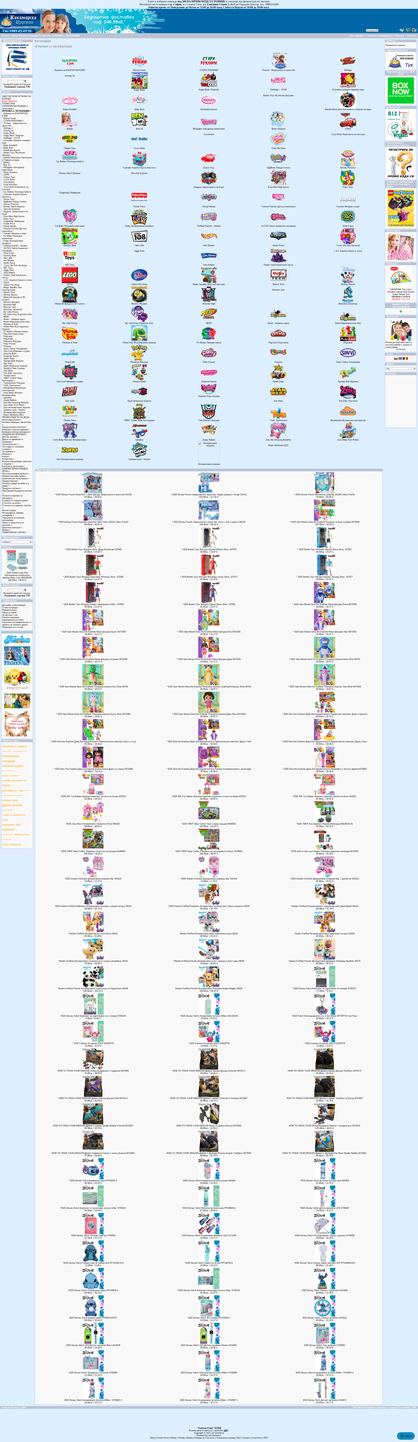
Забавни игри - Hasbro (14, 410)
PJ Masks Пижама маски (15, 331)
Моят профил (357, 35)
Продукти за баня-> (11, 488)
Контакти (412, 35)
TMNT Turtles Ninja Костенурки (12, 379)
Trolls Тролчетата (12, 385)
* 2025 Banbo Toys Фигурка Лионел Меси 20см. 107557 (324, 549)
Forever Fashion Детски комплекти (278, 206)
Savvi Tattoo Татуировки (15, 348)
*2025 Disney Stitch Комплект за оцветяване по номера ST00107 (324, 988)
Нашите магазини (10, 617)
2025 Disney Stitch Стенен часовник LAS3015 (324, 1318)
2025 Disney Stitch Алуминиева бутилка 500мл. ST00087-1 (209, 1400)
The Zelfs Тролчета (12, 373)
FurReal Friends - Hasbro (15, 246)
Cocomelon (8, 182)
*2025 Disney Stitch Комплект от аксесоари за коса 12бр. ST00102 (93, 1208)
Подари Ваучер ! (10, 481)
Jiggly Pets (8, 270)
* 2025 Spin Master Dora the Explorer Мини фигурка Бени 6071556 (324, 604)
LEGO (6, 282)
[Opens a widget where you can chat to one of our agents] (406, 1436)
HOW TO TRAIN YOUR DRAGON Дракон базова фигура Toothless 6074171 (324, 1071)
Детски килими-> (10, 437)
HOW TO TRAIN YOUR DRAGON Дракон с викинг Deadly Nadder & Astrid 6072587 (93, 1125)
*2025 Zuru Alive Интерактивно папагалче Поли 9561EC (93, 824)
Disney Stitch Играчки (14, 206)
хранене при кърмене (11, 827)
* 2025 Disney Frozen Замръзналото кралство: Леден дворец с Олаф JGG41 (209, 494)
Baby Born (8, 148)
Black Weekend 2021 (13, 415)
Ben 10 (6, 165)
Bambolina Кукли (11, 150)
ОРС (265, 1438)
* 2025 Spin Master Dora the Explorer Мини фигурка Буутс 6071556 (93, 632)
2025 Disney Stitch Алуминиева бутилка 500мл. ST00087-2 (93, 1400)
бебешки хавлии (7, 839)
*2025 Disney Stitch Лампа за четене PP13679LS (209, 1263)
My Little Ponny (10, 312)
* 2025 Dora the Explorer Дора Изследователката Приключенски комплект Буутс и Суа (93, 741)
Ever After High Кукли (13, 216)
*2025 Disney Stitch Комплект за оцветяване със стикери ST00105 (93, 1016)
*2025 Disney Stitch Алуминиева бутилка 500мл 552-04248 (209, 1016)
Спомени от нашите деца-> (15, 500)
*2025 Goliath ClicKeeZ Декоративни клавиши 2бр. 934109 (208, 878)
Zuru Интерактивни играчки (16, 407)
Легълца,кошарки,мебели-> (15, 473)
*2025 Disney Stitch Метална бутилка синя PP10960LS (209, 1208)
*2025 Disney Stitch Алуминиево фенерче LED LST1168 (208, 1235)
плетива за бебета (7, 834)
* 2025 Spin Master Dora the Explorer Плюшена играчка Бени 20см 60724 (324, 659)
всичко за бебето (10, 775)
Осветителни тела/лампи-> (15, 478)
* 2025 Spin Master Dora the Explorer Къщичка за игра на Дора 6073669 (324, 522)
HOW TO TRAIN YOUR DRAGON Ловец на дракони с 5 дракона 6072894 (93, 1071)
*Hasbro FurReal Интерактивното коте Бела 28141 (93, 933)
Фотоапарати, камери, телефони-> (13, 514)
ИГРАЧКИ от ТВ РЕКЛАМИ (66, 35)
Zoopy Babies (9, 400)
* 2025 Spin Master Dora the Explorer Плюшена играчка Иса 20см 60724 (93, 686)
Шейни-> (6, 530)
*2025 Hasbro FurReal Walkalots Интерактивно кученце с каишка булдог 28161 (93, 906)
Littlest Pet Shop (11, 285)
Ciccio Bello (9, 179)
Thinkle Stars (9, 375)
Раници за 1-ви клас (205, 1438)
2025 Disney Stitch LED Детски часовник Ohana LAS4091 (209, 1345)
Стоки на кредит (10, 607)
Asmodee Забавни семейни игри (348, 89)
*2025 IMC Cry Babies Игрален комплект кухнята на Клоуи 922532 (93, 796)
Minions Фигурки (11, 302)
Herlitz (173, 1438)
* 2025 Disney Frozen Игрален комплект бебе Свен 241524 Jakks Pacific (93, 522)
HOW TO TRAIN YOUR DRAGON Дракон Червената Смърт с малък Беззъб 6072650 (93, 1153)
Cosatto (246, 1438)
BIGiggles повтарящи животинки (209, 129)
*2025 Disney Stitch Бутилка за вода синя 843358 (324, 1180)
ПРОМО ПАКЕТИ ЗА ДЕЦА (15, 417)
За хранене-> (8, 451)
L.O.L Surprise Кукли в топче (17, 280)
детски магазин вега (7, 770)
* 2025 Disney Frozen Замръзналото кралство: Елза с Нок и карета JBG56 (208, 522)
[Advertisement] (209, 1419)
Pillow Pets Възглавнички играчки (139, 342)
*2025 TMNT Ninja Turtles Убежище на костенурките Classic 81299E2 (209, 851)
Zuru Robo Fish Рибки (13, 405)
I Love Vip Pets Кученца (15, 265)
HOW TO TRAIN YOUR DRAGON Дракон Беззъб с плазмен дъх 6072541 (324, 1125)
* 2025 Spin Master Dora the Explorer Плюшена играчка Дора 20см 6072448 (208, 714)
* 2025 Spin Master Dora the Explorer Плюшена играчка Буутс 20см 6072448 (93, 714)
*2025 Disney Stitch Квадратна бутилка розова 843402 (208, 1180)
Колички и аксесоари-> (13, 466)
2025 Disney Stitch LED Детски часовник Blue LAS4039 (93, 1345)
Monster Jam (9, 307)
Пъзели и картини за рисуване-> (12, 496)
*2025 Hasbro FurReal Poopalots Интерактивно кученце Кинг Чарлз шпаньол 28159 (208, 906)
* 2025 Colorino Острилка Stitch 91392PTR (93, 1043)
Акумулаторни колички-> (14, 427)
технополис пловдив (11, 758)
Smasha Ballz (10, 353)
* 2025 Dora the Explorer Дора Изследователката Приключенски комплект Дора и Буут (324, 741)
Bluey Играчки (10, 172)
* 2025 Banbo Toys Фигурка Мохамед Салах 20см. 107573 (208, 577)
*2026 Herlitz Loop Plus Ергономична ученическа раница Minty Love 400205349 (17, 575)
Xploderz (7, 397)
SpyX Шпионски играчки (15, 366)
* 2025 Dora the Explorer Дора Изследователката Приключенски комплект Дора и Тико (208, 741)
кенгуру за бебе (7, 810)
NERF (6, 317)
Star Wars (8, 370)
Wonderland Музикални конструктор (348, 420)
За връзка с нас (10, 615)
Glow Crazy (8, 253)
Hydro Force (9, 263)
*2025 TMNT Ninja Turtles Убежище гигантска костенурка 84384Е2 (93, 851)
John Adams (9, 272)
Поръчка (399, 35)
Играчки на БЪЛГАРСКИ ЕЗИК (70, 70)
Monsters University (12, 309)
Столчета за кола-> (11, 503)
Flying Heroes (9, 226)
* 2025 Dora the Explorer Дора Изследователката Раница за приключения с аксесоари (208, 769)
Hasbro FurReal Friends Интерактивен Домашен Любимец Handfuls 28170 (324, 961)
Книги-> (6, 456)
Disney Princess (11, 204)
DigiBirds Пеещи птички (14, 201)
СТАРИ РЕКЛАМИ (209, 70)
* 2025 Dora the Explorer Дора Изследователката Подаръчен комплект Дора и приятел (324, 714)
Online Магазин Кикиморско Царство (30, 35)
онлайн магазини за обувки (14, 783)
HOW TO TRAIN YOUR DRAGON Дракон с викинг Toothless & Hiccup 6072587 (324, 1098)
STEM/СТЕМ (8, 103)
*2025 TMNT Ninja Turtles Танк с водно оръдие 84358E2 (208, 824)
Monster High (9, 304)
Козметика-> (8, 459)
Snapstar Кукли (10, 356)
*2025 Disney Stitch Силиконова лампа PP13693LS (93, 1290)
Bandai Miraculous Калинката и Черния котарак (17, 158)
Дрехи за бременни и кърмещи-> (12, 440)
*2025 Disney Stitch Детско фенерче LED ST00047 (324, 1208)
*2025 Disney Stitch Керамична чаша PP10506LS (93, 1180)
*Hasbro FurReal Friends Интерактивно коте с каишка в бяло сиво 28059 (209, 961)
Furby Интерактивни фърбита (139, 226)
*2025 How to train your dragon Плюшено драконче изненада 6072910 (324, 851)
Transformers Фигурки (14, 383)
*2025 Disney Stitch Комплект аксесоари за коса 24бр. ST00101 (208, 1290)
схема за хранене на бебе (13, 817)
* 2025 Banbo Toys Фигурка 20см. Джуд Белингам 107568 (93, 549)
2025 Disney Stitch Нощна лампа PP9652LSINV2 (93, 1318)
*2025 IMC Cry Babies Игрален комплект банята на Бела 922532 (324, 796)
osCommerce (217, 1433)
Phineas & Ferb (10, 324)
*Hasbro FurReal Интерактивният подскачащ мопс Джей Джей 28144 (324, 906)
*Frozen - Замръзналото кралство (278, 70)
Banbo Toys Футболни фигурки (278, 95)
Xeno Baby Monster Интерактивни (12, 394)
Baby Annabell (10, 145)
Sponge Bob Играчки (13, 361)
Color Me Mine (10, 184)
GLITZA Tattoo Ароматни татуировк (278, 226)
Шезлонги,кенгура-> (12, 527)
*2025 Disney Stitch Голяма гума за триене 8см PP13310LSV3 (93, 1263)
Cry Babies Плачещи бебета (17, 192)
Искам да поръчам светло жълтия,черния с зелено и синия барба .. (399, 344)
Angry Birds (9, 133)
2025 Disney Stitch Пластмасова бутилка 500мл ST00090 (209, 1372)
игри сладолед (11, 844)
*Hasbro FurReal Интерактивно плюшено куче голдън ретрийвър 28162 (93, 961)
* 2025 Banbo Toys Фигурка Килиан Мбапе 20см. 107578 (208, 549)
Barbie (6, 162)
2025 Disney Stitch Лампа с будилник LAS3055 (325, 1290)
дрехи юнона (12, 805)
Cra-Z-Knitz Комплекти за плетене (348, 134)
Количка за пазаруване (379, 35)
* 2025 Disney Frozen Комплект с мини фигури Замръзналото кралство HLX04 (93, 494)
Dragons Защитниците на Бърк (209, 187)
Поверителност (9, 610)
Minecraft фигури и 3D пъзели (69, 304)
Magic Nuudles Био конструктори (12, 288)
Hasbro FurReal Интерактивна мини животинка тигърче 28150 (325, 933)
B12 (239, 1438)
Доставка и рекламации (13, 605)
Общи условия (9, 612)
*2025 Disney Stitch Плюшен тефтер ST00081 (93, 1235)
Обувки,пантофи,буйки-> (14, 476)
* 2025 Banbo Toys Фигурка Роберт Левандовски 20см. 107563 (93, 604)
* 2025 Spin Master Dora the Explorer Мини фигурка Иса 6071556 (208, 632)
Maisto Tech (9, 292)
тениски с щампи (14, 746)
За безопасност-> (10, 444)
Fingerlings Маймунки (13, 221)
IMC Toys (8, 268)
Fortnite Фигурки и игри (14, 233)
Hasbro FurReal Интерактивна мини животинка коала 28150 (209, 933)
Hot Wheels (8, 260)
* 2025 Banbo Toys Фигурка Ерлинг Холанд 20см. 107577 (325, 577)
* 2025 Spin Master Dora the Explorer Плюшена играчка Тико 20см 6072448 (324, 686)
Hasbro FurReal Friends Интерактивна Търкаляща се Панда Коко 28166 (93, 988)
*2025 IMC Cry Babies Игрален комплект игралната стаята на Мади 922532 (209, 796)
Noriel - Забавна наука (14, 319)
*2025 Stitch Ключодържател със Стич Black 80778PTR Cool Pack (324, 1016)
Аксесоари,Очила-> (12, 419)
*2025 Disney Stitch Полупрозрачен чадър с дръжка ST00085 (324, 1235)
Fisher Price (9, 223)
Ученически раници (225, 1438)
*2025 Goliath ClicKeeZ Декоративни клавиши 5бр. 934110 (93, 878)
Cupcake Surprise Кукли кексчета (139, 167)
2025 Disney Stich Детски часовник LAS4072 (324, 1400)
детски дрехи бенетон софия (12, 795)
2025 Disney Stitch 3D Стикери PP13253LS (209, 1318)
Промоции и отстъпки (12, 627)
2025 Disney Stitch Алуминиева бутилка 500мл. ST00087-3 (325, 1372)
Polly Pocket (9, 344)
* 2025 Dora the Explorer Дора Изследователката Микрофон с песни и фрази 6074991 (324, 769)
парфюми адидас (12, 765)
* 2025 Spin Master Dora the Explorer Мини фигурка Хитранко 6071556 (93, 659)
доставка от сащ (12, 790)
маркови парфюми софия (20, 751)
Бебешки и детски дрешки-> (16, 429)
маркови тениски (6, 751)
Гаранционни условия (12, 620)
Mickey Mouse (10, 295)
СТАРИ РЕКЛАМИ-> (13, 121)
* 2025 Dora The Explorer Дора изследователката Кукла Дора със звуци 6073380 (93, 769)
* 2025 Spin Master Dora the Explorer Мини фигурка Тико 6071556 (324, 632)
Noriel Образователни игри (16, 321)
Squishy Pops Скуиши (14, 368)
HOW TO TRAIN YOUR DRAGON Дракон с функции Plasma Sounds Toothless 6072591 (208, 1153)
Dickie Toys (9, 199)
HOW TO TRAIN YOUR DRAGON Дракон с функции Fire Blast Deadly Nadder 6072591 (324, 1153)
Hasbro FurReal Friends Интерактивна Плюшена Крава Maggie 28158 (208, 988)
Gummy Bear (9, 255)
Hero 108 (7, 258)
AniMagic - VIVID (11, 138)
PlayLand (7, 336)
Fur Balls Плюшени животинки (12, 237)
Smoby (181, 1438)
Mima (152, 1438)
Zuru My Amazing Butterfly (16, 402)
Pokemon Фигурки (12, 341)
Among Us (8, 130)
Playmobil (8, 339)
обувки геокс (10, 800)
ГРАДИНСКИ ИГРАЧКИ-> (14, 434)
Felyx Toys (8, 219)
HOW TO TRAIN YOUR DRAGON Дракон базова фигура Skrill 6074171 (93, 1098)
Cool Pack (257, 1438)
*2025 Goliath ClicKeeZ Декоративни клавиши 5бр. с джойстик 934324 (324, 878)
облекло (27, 790)
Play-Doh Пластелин (13, 334)
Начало (5, 35)
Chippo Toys (9, 177)
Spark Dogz (9, 358)
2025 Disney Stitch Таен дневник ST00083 (324, 1345)
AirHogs (348, 70)
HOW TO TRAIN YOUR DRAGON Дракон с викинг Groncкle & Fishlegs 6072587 (208, 1098)
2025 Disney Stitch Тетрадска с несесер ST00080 (93, 1372)
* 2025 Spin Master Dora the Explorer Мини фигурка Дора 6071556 (209, 659)
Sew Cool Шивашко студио (16, 351)
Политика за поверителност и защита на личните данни (16, 623)
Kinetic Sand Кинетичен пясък (278, 265)
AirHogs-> (8, 128)
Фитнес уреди (9, 510)
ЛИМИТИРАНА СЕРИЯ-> (14, 532)
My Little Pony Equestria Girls (17, 314)
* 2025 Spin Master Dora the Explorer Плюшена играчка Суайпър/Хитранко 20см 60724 (209, 686)
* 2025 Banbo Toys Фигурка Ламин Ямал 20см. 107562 (208, 604)
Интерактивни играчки (14, 412)
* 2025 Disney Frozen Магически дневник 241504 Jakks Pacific (324, 494)
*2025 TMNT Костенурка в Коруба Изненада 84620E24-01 (324, 824)
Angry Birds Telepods (13, 135)
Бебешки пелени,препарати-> (16, 432)
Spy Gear (7, 363)
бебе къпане (22, 834)
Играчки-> (7, 454)
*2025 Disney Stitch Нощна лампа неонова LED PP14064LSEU (324, 1263)
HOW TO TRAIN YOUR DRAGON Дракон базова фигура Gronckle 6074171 (208, 1071)
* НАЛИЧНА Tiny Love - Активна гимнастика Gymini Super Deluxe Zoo (400, 291)
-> (16, 111)
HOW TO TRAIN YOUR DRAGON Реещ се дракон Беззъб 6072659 (208, 1125)
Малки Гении (9, 118)
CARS (6, 174)
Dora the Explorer (11, 209)
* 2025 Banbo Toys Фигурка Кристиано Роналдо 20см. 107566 (93, 577)
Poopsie (7, 346)
